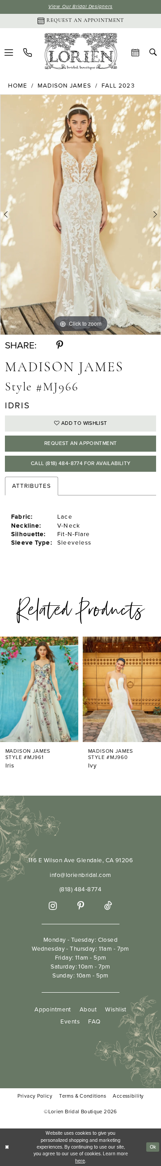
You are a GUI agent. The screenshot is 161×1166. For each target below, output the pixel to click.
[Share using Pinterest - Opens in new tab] (60, 345)
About (88, 1009)
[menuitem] (27, 52)
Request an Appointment (80, 443)
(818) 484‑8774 (80, 889)
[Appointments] (135, 52)
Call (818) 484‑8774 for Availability (80, 463)
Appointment (52, 1009)
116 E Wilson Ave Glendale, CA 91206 (80, 860)
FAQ (94, 1021)
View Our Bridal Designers (80, 6)
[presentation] (42, 689)
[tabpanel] (80, 215)
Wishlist (115, 1009)
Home (18, 85)
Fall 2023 (118, 85)
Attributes (31, 485)
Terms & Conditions (82, 1096)
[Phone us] (27, 52)
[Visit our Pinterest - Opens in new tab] (81, 906)
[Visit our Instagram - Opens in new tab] (52, 906)
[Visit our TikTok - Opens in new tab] (108, 905)
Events (70, 1021)
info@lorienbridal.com (80, 874)
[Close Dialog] (7, 1147)
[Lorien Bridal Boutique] (80, 52)
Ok (153, 1146)
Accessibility (128, 1096)
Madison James (64, 85)
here (80, 1160)
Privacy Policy (34, 1096)
